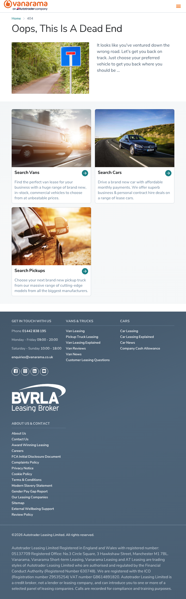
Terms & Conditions (27, 480)
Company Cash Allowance (140, 348)
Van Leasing (75, 331)
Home (16, 18)
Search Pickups (30, 271)
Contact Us (20, 439)
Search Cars (110, 173)
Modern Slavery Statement (32, 486)
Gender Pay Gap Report (30, 491)
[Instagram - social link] (25, 371)
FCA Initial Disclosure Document (36, 457)
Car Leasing (129, 331)
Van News (74, 354)
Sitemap (18, 503)
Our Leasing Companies (30, 497)
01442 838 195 (34, 331)
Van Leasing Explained (83, 343)
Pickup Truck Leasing (82, 337)
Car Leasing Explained (137, 337)
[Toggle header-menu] (178, 6)
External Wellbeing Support (33, 509)
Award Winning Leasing (30, 445)
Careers (17, 451)
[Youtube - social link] (44, 371)
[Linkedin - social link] (35, 371)
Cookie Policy (22, 474)
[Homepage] (25, 6)
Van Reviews (76, 348)
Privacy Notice (23, 468)
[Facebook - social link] (16, 371)
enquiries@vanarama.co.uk (32, 357)
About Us (19, 433)
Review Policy (22, 515)
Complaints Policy (25, 462)
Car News (127, 343)
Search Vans (27, 173)
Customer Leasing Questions (88, 360)
